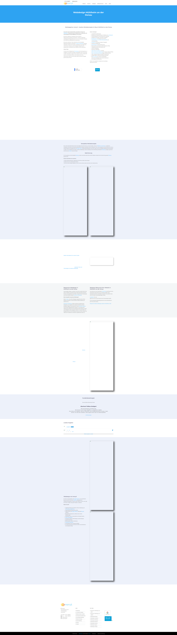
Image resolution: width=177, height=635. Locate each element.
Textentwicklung (94, 39)
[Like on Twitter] (71, 431)
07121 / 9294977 (68, 614)
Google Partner (79, 148)
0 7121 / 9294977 (67, 1)
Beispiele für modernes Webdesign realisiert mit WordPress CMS (100, 303)
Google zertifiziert (75, 511)
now (69, 430)
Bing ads (82, 511)
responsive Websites (82, 306)
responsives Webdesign (78, 295)
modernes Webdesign (79, 43)
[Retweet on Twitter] (69, 431)
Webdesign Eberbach (94, 621)
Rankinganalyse (94, 38)
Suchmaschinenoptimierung (80, 615)
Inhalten (67, 299)
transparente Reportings (69, 522)
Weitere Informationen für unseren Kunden (71, 255)
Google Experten (76, 498)
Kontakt (110, 3)
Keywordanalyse (94, 44)
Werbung (77, 155)
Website (74, 361)
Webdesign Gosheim (94, 623)
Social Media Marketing (101, 39)
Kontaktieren (92, 297)
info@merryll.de (64, 617)
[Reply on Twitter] (67, 431)
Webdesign (84, 3)
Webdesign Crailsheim (94, 618)
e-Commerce (89, 3)
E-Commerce (98, 50)
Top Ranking (76, 51)
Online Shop (94, 50)
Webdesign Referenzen (100, 3)
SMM (106, 39)
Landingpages (94, 3)
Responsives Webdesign (68, 303)
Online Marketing (79, 620)
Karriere (106, 3)
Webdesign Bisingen (94, 616)
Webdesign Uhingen (94, 626)
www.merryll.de (64, 618)
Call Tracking (95, 56)
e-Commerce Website (79, 612)
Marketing (103, 149)
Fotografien (93, 42)
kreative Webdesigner (68, 517)
